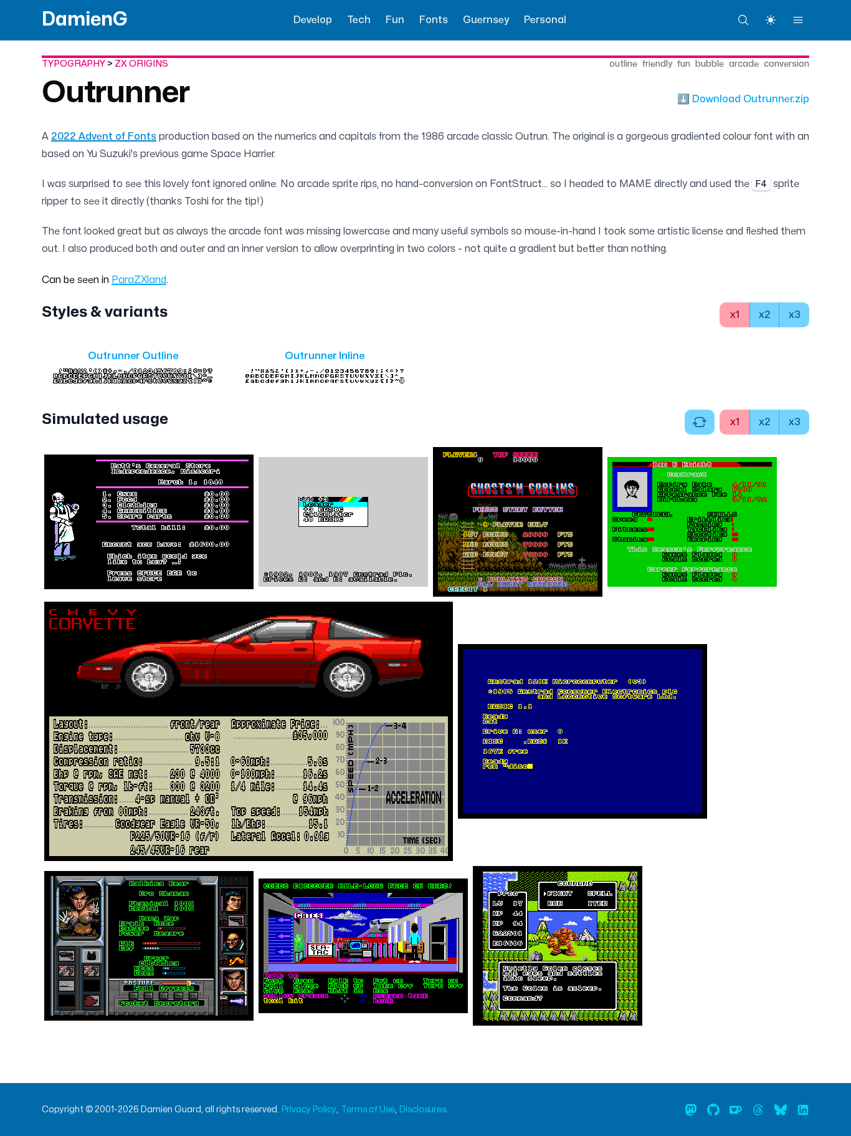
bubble (709, 64)
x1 (734, 315)
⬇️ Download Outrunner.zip (743, 99)
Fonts (433, 20)
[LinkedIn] (803, 1110)
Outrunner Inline (324, 356)
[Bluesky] (780, 1110)
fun (683, 64)
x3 (795, 315)
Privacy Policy (309, 1109)
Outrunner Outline (133, 356)
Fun (395, 20)
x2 (765, 315)
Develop (312, 20)
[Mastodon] (691, 1110)
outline (623, 64)
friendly (657, 64)
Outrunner (115, 93)
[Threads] (758, 1110)
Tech (359, 20)
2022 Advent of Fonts (103, 137)
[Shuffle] (700, 422)
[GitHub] (713, 1110)
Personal (545, 20)
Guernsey (486, 20)
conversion (786, 64)
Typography (73, 64)
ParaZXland (139, 280)
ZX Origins (141, 64)
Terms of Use (368, 1109)
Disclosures (422, 1109)
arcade (744, 64)
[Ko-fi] (736, 1110)
